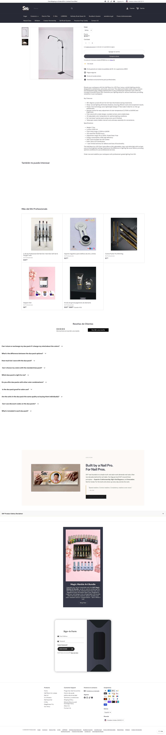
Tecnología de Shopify (97, 731)
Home (46, 691)
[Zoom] (56, 53)
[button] (83, 513)
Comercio (34, 16)
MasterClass (27, 21)
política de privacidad (70, 695)
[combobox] (53, 8)
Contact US (94, 21)
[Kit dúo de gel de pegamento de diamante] (83, 286)
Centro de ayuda (69, 693)
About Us (67, 706)
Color (86, 27)
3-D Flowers (47, 697)
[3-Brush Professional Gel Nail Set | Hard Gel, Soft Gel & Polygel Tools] (42, 238)
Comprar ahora (114, 56)
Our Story (47, 706)
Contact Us (67, 708)
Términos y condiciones (71, 697)
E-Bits (55, 16)
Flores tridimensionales (124, 16)
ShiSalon (37, 21)
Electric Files (46, 16)
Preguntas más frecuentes (72, 691)
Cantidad (87, 39)
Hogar (25, 16)
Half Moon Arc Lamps (50, 693)
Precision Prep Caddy (81, 21)
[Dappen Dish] (42, 286)
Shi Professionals (38, 209)
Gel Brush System (65, 21)
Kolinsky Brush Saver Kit (78, 16)
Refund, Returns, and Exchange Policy (70, 702)
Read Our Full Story (96, 496)
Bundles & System (95, 16)
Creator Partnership (49, 21)
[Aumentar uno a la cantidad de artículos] (92, 43)
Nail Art (46, 695)
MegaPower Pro (49, 704)
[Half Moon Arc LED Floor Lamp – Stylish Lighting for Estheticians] (32, 185)
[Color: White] (24, 189)
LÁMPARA (64, 16)
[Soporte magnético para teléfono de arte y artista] (83, 237)
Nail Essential (48, 700)
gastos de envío (90, 47)
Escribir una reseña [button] (98, 330)
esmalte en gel (108, 16)
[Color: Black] (28, 189)
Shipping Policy (68, 700)
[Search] (72, 8)
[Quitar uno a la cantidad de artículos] (86, 43)
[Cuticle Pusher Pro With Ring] (123, 237)
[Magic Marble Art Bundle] (83, 555)
